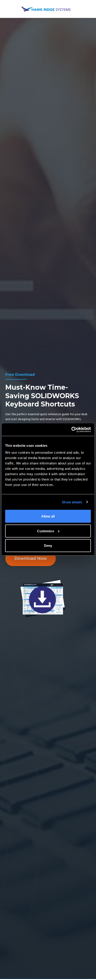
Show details (72, 502)
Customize (45, 531)
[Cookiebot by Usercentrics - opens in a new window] (71, 430)
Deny (48, 545)
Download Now (30, 558)
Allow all (48, 516)
